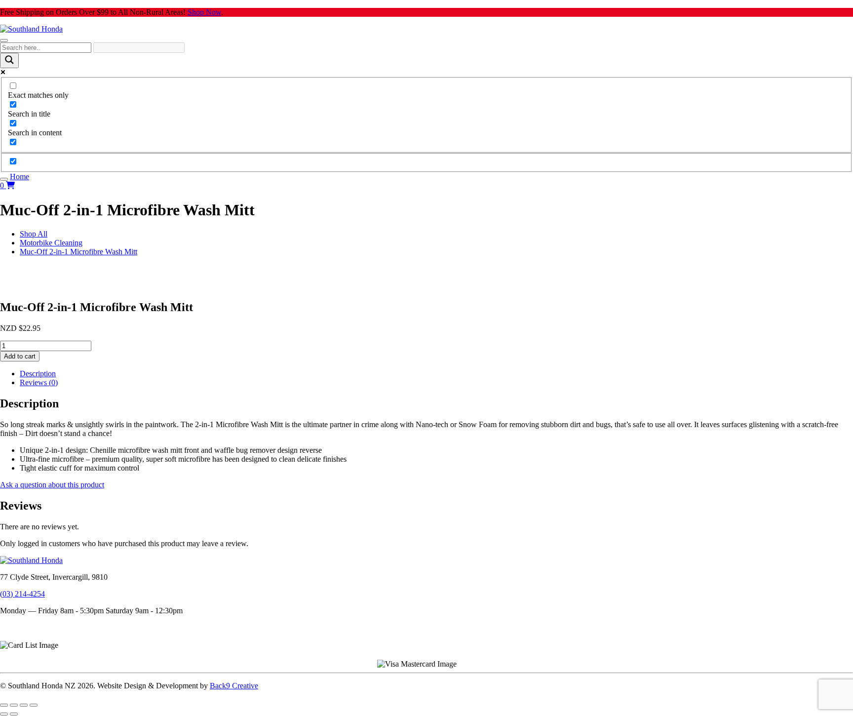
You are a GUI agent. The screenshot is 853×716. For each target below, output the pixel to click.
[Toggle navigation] (4, 40)
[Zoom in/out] (4, 705)
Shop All (33, 234)
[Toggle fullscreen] (14, 705)
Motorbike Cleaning (51, 243)
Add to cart (20, 356)
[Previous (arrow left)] (4, 714)
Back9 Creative (234, 685)
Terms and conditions (33, 627)
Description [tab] (38, 373)
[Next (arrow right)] (14, 714)
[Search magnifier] (9, 60)
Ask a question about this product (52, 484)
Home (19, 176)
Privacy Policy (22, 636)
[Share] (24, 705)
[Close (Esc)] (34, 705)
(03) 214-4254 (22, 594)
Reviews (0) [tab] (39, 382)
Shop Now (204, 12)
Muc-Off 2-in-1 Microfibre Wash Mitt (78, 251)
